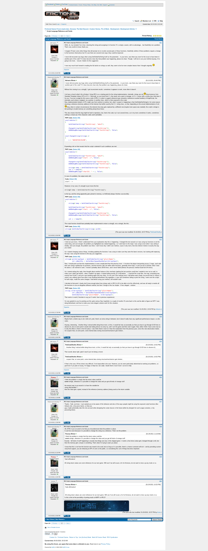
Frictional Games (73, 5)
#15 (160, 341)
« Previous (54, 36)
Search (137, 21)
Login (58, 24)
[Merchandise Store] (111, 5)
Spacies (66, 69)
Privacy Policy (87, 5)
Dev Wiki (99, 5)
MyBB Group (65, 547)
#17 (160, 402)
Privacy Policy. (105, 544)
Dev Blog (94, 5)
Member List (147, 21)
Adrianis (158, 309)
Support (105, 5)
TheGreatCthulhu (155, 232)
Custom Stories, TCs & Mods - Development (104, 29)
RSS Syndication (112, 537)
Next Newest (60, 519)
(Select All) (76, 118)
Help (161, 21)
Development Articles (127, 29)
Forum (80, 5)
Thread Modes (158, 39)
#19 (160, 457)
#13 (160, 240)
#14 (160, 317)
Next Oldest (50, 519)
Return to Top (73, 537)
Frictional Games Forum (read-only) (57, 29)
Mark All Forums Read (99, 537)
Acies (159, 512)
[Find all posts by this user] (67, 73)
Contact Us (53, 537)
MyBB (53, 547)
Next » (68, 36)
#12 (160, 77)
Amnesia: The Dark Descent (79, 29)
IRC (155, 21)
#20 (160, 481)
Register (63, 24)
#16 (160, 377)
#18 (160, 426)
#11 (160, 43)
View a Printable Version (53, 527)
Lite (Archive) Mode (85, 537)
